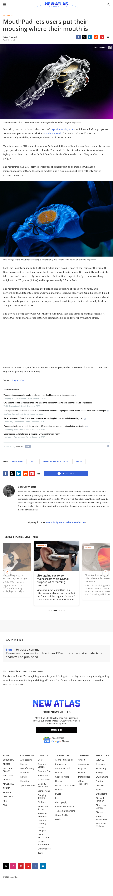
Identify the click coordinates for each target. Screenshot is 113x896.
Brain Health (101, 793)
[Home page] (56, 5)
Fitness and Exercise (101, 806)
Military (23, 776)
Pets (57, 798)
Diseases (100, 812)
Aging (98, 789)
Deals (58, 819)
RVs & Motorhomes (44, 836)
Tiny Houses (44, 775)
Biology (99, 772)
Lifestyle (59, 789)
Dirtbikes (42, 802)
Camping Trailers (42, 796)
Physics (99, 781)
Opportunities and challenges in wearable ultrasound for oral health (32, 434)
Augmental (18, 380)
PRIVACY (7, 792)
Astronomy (101, 768)
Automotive (83, 764)
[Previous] (7, 573)
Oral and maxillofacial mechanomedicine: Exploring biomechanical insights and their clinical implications (48, 403)
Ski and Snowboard (43, 843)
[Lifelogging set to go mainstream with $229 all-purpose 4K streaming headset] (56, 556)
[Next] (106, 573)
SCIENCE (100, 759)
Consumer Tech (62, 768)
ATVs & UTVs (44, 779)
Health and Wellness (101, 825)
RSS (5, 800)
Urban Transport (83, 782)
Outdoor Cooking (42, 822)
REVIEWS (7, 779)
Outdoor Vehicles (42, 765)
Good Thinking (62, 776)
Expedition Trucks (43, 808)
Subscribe (56, 730)
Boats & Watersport (43, 785)
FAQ (5, 805)
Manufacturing (27, 768)
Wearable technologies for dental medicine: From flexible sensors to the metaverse (39, 395)
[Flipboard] (102, 37)
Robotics (24, 781)
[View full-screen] (110, 47)
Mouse (78, 461)
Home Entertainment (65, 785)
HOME (6, 755)
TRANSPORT (84, 755)
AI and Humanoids (64, 759)
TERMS (6, 788)
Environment (102, 776)
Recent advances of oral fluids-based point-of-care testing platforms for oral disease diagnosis (44, 418)
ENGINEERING (27, 755)
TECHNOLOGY (62, 755)
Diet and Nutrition (100, 799)
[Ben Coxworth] (9, 491)
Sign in (10, 649)
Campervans (44, 790)
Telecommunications (65, 810)
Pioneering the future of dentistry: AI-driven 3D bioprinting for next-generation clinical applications (45, 426)
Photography (61, 802)
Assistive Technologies (55, 461)
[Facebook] (78, 37)
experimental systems (63, 129)
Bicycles (82, 768)
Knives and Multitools (43, 815)
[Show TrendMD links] (108, 446)
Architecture (26, 759)
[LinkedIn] (90, 37)
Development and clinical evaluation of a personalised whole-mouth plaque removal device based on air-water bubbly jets (55, 410)
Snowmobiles (44, 848)
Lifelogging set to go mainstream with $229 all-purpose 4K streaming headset (53, 580)
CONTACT (8, 796)
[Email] (108, 37)
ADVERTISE (8, 783)
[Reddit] (96, 37)
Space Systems (27, 785)
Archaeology (102, 764)
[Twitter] (84, 37)
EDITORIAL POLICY (8, 769)
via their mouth (52, 133)
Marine (81, 772)
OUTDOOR (43, 755)
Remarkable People (64, 806)
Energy (23, 764)
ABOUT (6, 764)
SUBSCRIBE (8, 759)
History (58, 781)
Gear (40, 759)
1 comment (69, 473)
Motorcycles (84, 776)
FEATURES (8, 775)
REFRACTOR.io (103, 755)
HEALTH (100, 785)
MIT (33, 461)
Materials (24, 772)
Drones (58, 772)
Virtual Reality (61, 815)
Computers (60, 764)
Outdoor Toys (44, 771)
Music (58, 793)
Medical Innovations (101, 818)
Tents (40, 853)
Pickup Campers (42, 829)
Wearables (8, 16)
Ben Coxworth (27, 486)
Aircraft (81, 759)
